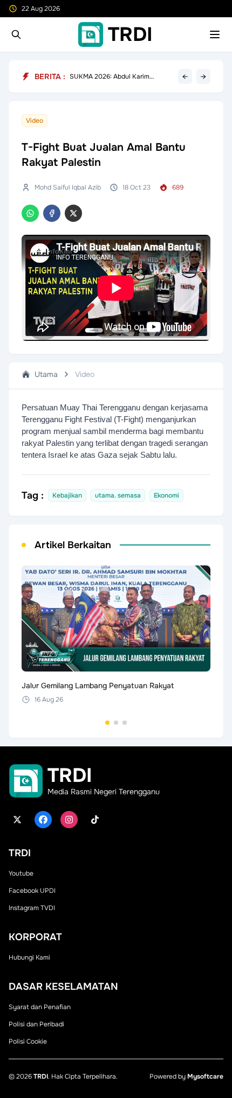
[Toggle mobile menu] (214, 34)
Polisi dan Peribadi (36, 1024)
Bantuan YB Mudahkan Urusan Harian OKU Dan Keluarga (115, 72)
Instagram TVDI (32, 908)
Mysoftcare (205, 1076)
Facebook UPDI (32, 890)
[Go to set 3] (124, 723)
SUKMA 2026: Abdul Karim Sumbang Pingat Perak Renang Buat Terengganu (116, 79)
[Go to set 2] (116, 723)
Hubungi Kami (29, 957)
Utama (46, 374)
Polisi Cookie (28, 1041)
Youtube (21, 873)
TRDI (40, 1076)
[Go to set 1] (107, 723)
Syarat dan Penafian (40, 1007)
